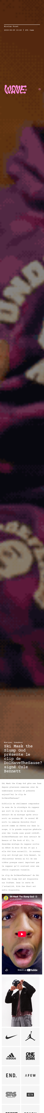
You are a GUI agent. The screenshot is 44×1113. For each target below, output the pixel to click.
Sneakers (18, 742)
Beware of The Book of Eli (15, 840)
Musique (8, 742)
